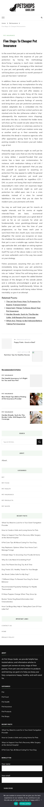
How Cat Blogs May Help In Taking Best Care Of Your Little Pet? (22, 607)
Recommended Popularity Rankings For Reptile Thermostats (19, 588)
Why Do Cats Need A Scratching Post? (16, 560)
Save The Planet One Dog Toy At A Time (17, 565)
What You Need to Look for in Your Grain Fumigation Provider (21, 524)
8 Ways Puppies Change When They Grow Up (19, 594)
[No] (41, 800)
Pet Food (5, 483)
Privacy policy (25, 803)
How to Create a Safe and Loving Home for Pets (20, 530)
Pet (3, 477)
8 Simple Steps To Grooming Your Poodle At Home (21, 555)
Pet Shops (6, 506)
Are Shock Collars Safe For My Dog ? (15, 574)
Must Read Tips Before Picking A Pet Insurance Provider (14, 398)
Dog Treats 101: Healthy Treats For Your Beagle (20, 569)
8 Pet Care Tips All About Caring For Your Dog (19, 542)
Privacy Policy (8, 637)
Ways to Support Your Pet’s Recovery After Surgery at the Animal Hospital (21, 536)
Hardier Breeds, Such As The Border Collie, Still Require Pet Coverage (14, 417)
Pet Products (7, 500)
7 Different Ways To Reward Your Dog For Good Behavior (20, 580)
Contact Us (7, 625)
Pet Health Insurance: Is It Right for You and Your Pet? (14, 379)
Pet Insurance (9, 35)
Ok (16, 803)
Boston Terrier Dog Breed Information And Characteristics (17, 600)
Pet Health (6, 489)
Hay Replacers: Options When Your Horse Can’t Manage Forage (19, 548)
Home (4, 631)
